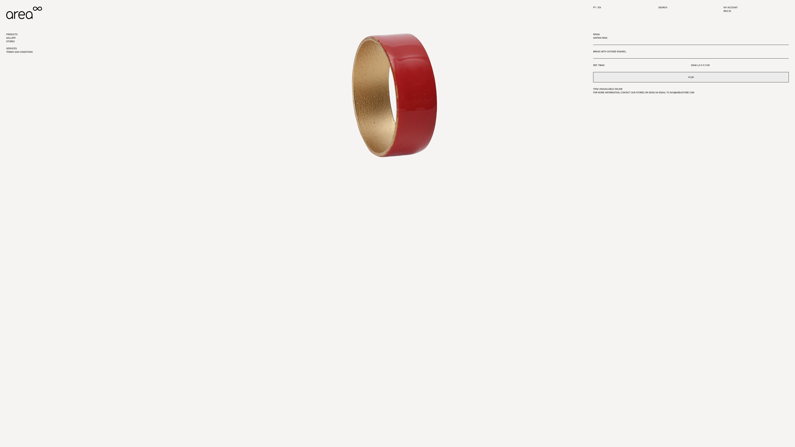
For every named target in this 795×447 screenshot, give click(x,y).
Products (12, 34)
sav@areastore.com (682, 92)
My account (731, 7)
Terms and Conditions (19, 52)
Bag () (727, 11)
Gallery (11, 38)
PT (594, 7)
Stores (10, 41)
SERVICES (11, 48)
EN (599, 7)
